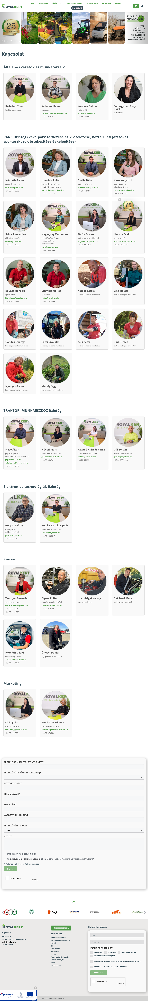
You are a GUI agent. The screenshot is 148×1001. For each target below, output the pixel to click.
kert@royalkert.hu (13, 241)
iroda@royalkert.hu (86, 113)
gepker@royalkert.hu (123, 457)
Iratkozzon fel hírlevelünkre (21, 853)
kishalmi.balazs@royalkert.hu (54, 113)
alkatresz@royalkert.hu (52, 605)
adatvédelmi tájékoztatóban (25, 858)
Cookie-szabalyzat (57, 960)
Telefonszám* (12, 793)
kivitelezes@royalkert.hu (16, 298)
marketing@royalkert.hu (16, 730)
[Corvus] (116, 912)
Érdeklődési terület (15, 825)
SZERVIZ (118, 3)
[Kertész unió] (32, 912)
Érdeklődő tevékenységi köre (21, 772)
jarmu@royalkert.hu (14, 535)
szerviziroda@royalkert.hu (16, 605)
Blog (52, 946)
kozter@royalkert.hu (14, 187)
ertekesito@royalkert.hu (88, 187)
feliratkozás (98, 973)
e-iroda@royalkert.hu (51, 532)
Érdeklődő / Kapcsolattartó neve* (24, 762)
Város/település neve (16, 815)
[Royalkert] (12, 6)
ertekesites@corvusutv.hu (16, 463)
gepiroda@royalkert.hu (52, 457)
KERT (33, 3)
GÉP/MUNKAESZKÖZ (75, 3)
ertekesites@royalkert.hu (125, 241)
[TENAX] (74, 912)
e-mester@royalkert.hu (15, 660)
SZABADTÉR (43, 3)
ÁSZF (53, 962)
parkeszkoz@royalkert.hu (53, 190)
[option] (10, 912)
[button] (11, 28)
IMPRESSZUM (56, 965)
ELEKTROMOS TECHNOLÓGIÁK (99, 3)
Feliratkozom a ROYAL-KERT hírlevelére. (111, 967)
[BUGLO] (53, 912)
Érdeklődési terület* (101, 948)
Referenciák (55, 949)
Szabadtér (112, 952)
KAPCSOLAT (77, 8)
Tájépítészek (58, 3)
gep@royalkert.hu (13, 459)
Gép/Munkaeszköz (129, 952)
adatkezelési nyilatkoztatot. (129, 961)
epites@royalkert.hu (50, 298)
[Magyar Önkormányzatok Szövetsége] (10, 912)
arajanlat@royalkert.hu (88, 241)
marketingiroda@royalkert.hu (55, 730)
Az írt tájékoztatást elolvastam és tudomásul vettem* (50, 858)
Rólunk (53, 943)
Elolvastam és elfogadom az (117, 961)
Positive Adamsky (57, 999)
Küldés (10, 869)
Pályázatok (55, 951)
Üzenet (8, 836)
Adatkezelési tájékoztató (60, 957)
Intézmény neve (13, 783)
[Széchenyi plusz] (18, 995)
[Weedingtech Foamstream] (137, 912)
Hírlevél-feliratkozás (58, 938)
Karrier (53, 954)
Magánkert (98, 952)
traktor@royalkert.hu (87, 457)
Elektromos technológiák (104, 956)
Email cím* (10, 804)
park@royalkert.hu (50, 247)
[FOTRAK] (95, 912)
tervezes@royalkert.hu (124, 190)
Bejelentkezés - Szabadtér (61, 940)
